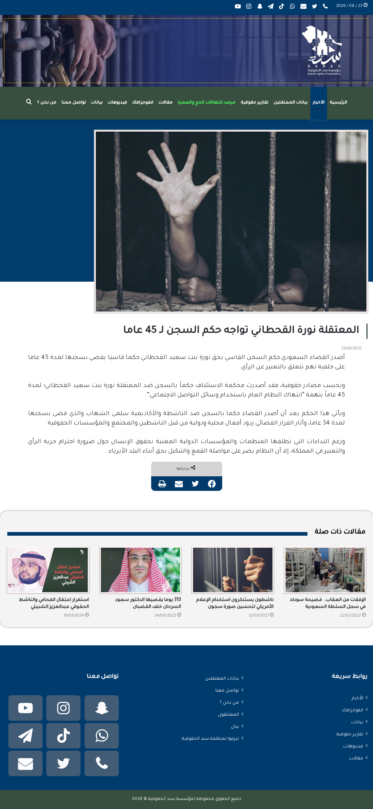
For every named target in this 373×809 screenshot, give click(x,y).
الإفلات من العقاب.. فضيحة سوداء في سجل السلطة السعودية (328, 604)
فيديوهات (117, 103)
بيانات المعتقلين (291, 103)
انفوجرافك (142, 103)
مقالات (165, 103)
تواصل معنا (74, 103)
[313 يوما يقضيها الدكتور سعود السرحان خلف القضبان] (140, 570)
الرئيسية (338, 103)
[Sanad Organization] (186, 51)
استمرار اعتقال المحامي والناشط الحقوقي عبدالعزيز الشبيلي (54, 604)
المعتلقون (228, 715)
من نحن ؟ (46, 103)
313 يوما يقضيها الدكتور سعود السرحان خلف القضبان (148, 604)
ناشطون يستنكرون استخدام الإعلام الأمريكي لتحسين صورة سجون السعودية (235, 604)
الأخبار (319, 103)
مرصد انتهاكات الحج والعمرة (207, 103)
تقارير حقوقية (254, 103)
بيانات (97, 103)
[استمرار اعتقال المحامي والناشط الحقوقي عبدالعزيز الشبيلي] (48, 570)
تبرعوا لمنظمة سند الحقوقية (210, 739)
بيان (235, 727)
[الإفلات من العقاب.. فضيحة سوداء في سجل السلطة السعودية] (325, 570)
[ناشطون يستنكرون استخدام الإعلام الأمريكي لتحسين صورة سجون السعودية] (233, 570)
